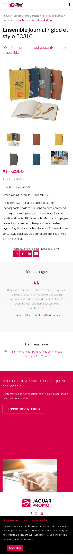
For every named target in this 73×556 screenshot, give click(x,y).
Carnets (7, 20)
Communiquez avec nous (24, 409)
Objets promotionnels (26, 15)
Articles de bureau (52, 15)
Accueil (7, 15)
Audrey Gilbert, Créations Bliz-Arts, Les (38, 315)
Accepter (15, 548)
